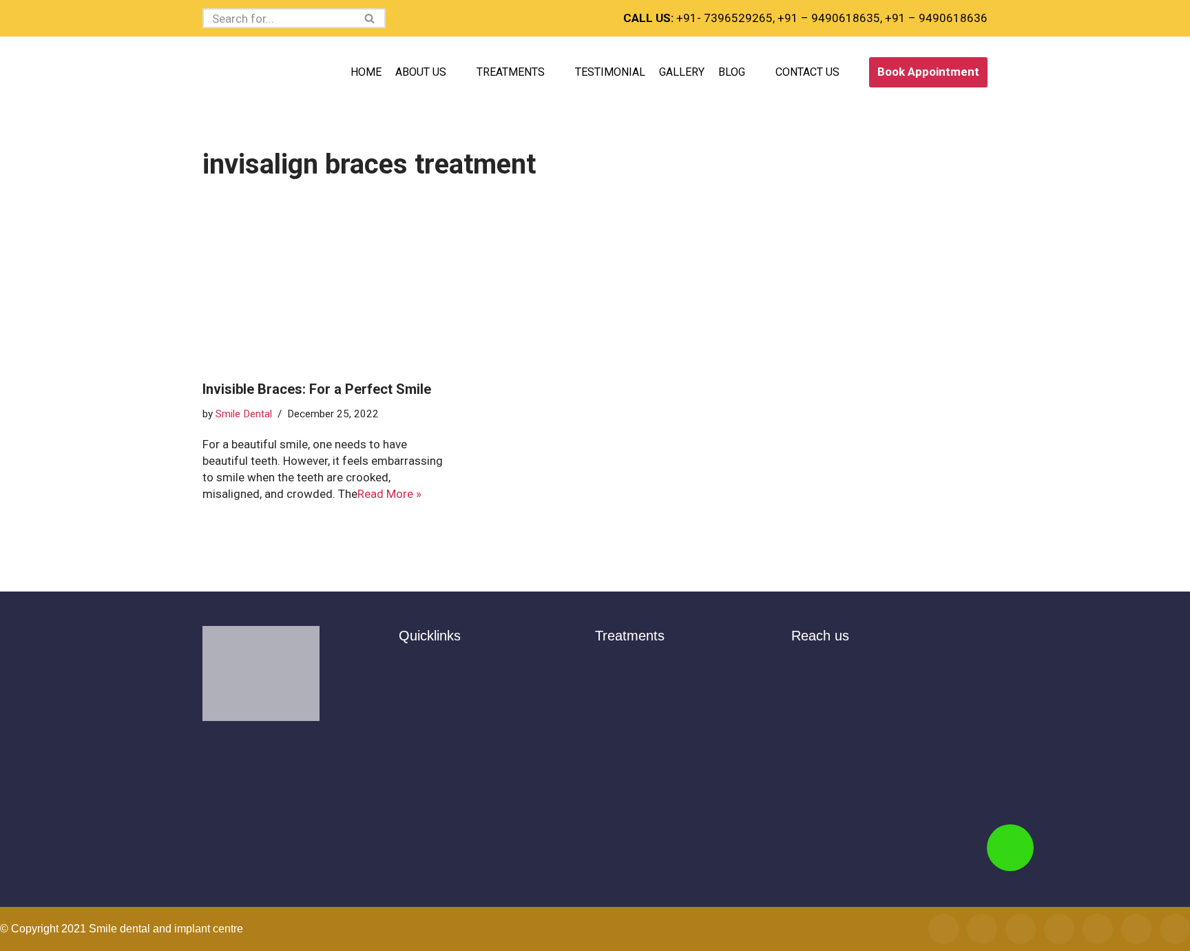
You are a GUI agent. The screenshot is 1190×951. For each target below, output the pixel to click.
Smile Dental (244, 414)
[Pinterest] (1136, 929)
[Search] (370, 18)
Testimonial (610, 72)
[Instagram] (982, 929)
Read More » (389, 494)
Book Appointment (928, 72)
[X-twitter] (1059, 929)
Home (366, 72)
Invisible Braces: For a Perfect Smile (316, 389)
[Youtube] (1098, 929)
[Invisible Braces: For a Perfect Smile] (326, 283)
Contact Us (807, 72)
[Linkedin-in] (1175, 929)
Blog (731, 72)
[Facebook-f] (943, 929)
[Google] (1020, 929)
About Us (420, 72)
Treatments (511, 72)
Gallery (681, 72)
